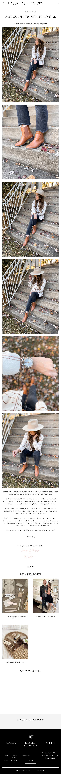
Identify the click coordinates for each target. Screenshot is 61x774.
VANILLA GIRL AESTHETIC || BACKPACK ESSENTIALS (15, 617)
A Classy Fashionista (22, 3)
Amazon (17, 521)
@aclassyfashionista (33, 720)
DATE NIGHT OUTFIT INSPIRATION (45, 616)
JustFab (28, 24)
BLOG (6, 755)
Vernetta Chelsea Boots (30, 521)
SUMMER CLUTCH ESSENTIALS (15, 662)
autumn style (30, 12)
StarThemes (44, 770)
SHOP (6, 760)
